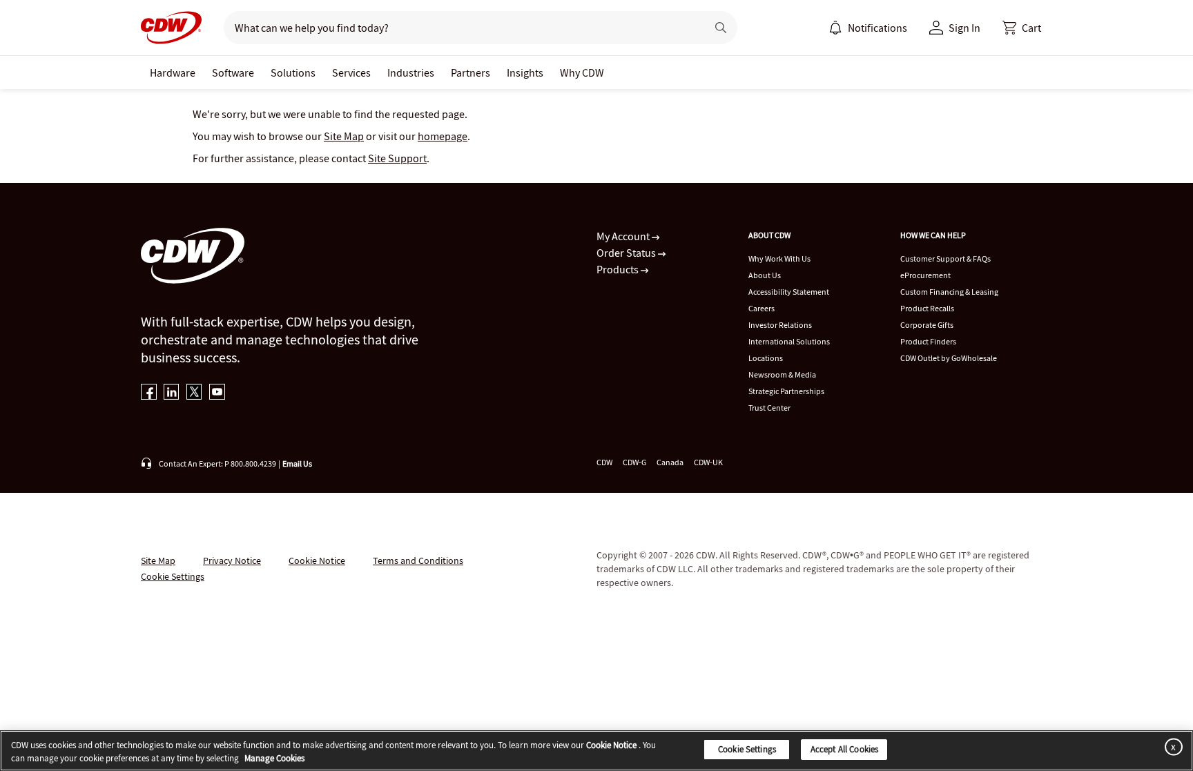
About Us (764, 275)
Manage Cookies (274, 759)
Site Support (397, 158)
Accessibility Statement (788, 291)
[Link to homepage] (171, 27)
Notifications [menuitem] (877, 28)
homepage (442, 136)
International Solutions (789, 341)
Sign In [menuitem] (964, 28)
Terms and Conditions (418, 560)
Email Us (297, 463)
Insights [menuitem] (525, 72)
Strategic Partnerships (786, 391)
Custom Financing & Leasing (949, 291)
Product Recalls (927, 308)
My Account (624, 236)
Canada (670, 462)
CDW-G (634, 462)
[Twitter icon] (194, 393)
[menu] (867, 27)
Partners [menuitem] (470, 72)
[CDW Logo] (171, 27)
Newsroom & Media (782, 374)
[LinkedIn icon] (172, 393)
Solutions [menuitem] (293, 72)
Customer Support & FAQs (945, 258)
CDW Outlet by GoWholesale (948, 358)
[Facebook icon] (149, 393)
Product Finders (928, 341)
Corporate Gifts (926, 325)
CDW (604, 462)
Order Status (627, 253)
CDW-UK (708, 462)
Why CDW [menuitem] (582, 72)
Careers (761, 308)
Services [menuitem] (351, 72)
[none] (173, 72)
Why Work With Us (779, 258)
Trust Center (769, 407)
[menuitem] (835, 28)
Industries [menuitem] (410, 72)
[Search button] (721, 28)
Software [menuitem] (233, 72)
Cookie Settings (747, 749)
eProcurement (925, 275)
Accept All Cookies (844, 749)
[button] (1021, 27)
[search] (459, 27)
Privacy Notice (232, 560)
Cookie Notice (317, 560)
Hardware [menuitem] (172, 72)
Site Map (344, 136)
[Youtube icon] (217, 393)
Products (618, 269)
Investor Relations (780, 325)
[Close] (1171, 746)
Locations (765, 358)
